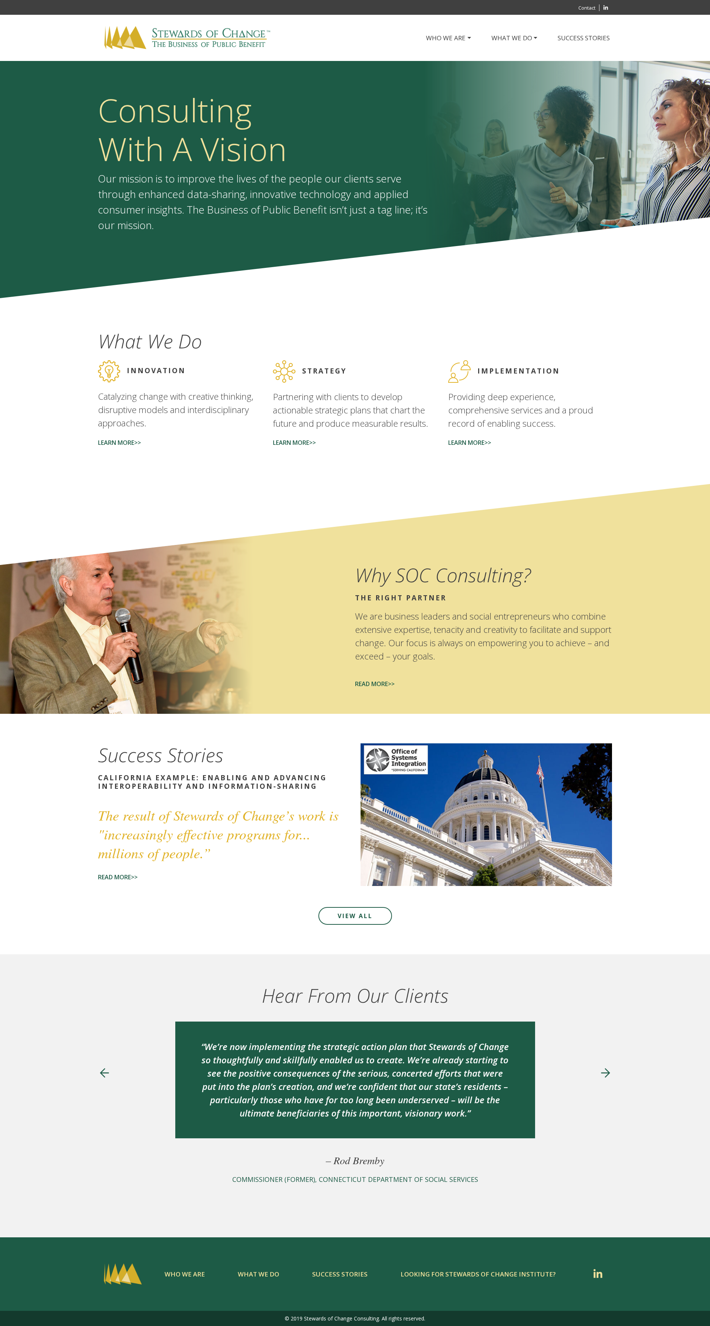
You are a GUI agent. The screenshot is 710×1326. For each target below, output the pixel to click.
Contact (586, 7)
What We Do (511, 38)
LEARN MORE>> (119, 443)
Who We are (185, 1274)
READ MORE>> (375, 684)
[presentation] (104, 1073)
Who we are (446, 38)
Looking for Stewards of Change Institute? (478, 1274)
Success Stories (584, 38)
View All (355, 916)
